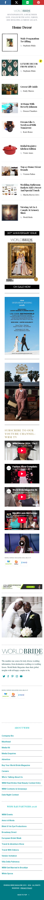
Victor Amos (28, 153)
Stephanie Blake (29, 45)
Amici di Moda (8, 820)
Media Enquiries (9, 753)
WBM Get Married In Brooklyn (15, 867)
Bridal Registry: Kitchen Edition (28, 147)
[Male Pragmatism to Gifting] (10, 42)
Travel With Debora (10, 850)
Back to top (22, 895)
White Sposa (7, 873)
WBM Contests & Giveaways (14, 789)
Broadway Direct (9, 832)
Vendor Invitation (9, 856)
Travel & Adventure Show (13, 844)
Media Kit (6, 747)
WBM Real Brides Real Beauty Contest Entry (21, 783)
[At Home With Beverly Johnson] (10, 108)
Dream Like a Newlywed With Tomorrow (28, 125)
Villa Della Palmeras (11, 862)
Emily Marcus (28, 91)
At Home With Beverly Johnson (28, 105)
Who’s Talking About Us (12, 777)
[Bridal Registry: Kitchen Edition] (10, 150)
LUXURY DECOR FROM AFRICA (29, 65)
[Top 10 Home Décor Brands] (10, 171)
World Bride (28, 217)
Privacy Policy (26, 888)
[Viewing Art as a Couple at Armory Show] (10, 213)
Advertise (6, 759)
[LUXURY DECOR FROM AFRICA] (10, 68)
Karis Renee (28, 132)
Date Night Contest (10, 795)
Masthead (6, 742)
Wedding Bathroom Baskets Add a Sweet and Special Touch (30, 187)
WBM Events (7, 814)
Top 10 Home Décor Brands (30, 168)
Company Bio (8, 736)
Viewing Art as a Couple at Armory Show (29, 210)
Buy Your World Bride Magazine (16, 765)
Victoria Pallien (29, 174)
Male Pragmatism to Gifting (29, 40)
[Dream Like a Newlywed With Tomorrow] (10, 126)
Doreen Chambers (30, 111)
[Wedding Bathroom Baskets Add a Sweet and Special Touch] (10, 190)
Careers (5, 771)
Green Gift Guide (29, 86)
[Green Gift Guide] (10, 89)
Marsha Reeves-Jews (31, 194)
